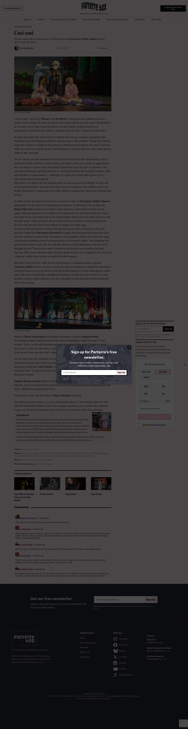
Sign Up (121, 372)
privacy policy (119, 379)
